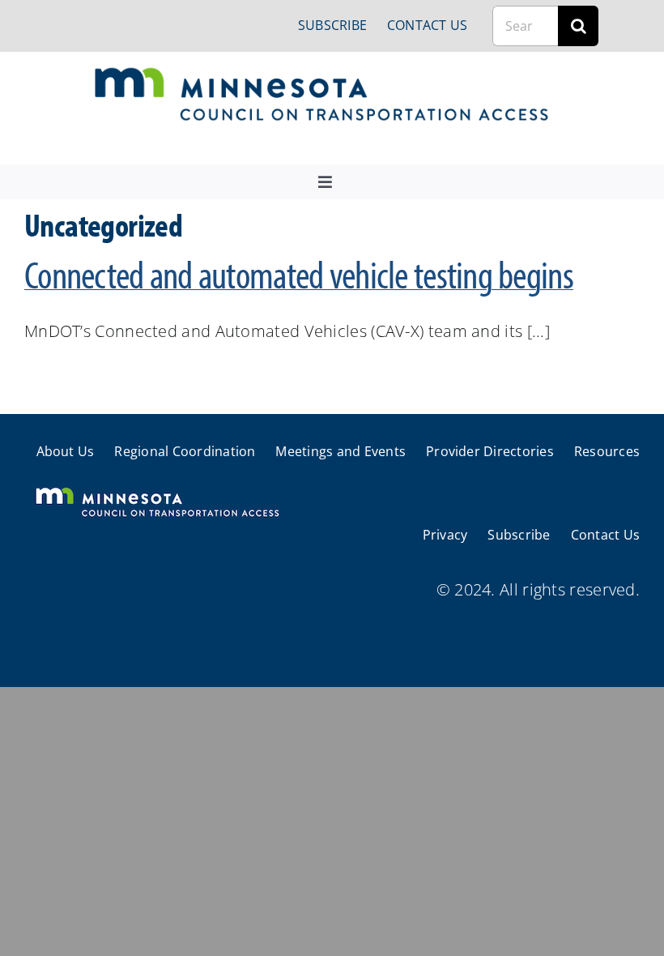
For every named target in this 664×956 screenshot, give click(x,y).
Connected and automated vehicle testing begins (298, 273)
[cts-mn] (323, 73)
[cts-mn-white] (157, 489)
